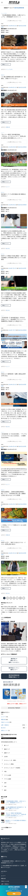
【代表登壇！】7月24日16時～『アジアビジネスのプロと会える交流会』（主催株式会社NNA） (14, 435)
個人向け (2, 192)
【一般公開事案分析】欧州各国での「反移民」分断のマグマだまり (13, 77)
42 (20, 598)
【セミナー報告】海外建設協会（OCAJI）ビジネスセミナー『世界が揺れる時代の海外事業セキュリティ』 (13, 136)
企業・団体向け (5, 725)
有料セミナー (4, 730)
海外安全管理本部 (19, 7)
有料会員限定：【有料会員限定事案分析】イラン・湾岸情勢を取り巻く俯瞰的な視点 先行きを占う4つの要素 (13, 493)
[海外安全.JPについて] (14, 631)
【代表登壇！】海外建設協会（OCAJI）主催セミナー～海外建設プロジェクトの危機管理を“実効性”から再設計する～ (13, 319)
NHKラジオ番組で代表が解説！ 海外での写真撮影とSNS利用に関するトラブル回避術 (13, 257)
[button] (2, 2)
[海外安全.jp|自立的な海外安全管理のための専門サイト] (14, 2)
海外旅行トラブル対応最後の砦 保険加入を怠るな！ (15, 821)
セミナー (2, 132)
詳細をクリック (5, 64)
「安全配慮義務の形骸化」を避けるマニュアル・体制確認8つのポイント (13, 16)
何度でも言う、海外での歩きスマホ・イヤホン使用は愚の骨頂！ (13, 543)
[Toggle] (26, 725)
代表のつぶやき (5, 722)
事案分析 (2, 75)
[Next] (23, 598)
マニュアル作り (4, 13)
